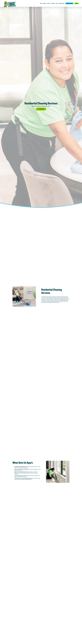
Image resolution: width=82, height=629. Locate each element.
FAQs (57, 3)
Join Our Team (53, 3)
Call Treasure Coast (69, 3)
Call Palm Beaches (61, 3)
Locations (48, 3)
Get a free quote (41, 109)
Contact (76, 3)
